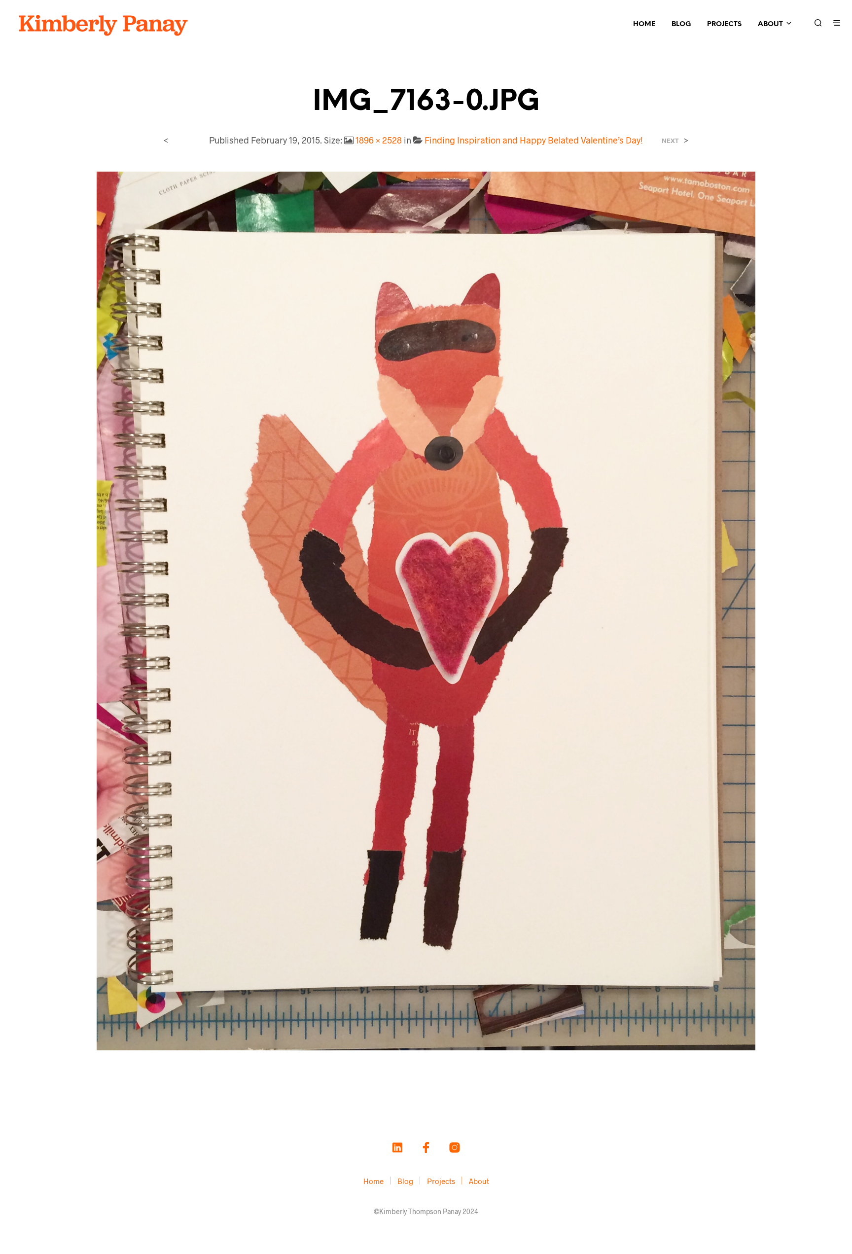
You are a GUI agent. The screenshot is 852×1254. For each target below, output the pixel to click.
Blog (681, 24)
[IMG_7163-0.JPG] (426, 609)
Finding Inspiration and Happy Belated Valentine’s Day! (534, 140)
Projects (724, 24)
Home (644, 24)
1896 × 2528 (378, 140)
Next (670, 141)
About (770, 24)
